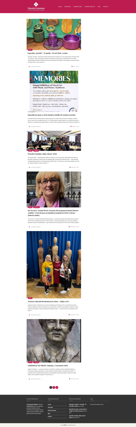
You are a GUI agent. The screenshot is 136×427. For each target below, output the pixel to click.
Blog (99, 6)
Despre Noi (67, 6)
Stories (36, 150)
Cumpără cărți (77, 6)
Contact (105, 6)
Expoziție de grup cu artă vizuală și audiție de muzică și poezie (51, 115)
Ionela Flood (30, 406)
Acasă (60, 6)
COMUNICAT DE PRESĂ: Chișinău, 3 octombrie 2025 (48, 366)
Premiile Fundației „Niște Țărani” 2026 (42, 154)
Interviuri (36, 207)
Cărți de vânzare (52, 410)
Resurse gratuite (90, 6)
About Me (50, 407)
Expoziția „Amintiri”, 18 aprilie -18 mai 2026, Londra (48, 53)
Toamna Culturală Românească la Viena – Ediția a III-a (48, 302)
